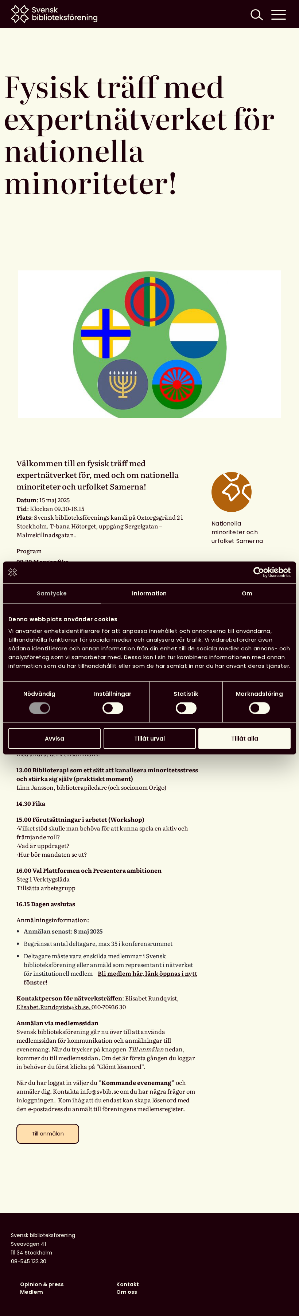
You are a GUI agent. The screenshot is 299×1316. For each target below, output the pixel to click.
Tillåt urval (149, 738)
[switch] (112, 708)
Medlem (31, 1292)
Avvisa (54, 738)
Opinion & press (42, 1284)
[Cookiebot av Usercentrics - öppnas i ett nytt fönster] (259, 572)
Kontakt (127, 1284)
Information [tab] (149, 593)
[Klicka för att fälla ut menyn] (278, 14)
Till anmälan (48, 1133)
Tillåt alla (244, 738)
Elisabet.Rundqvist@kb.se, (54, 1006)
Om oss (126, 1292)
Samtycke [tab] (52, 593)
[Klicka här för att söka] (255, 14)
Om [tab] (247, 593)
